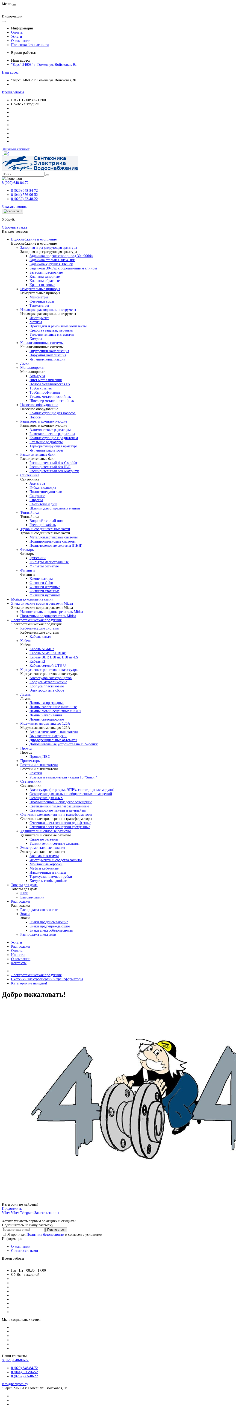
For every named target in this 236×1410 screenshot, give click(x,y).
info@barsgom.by (15, 1384)
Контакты (19, 963)
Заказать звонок (14, 207)
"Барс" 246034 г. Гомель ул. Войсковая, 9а (44, 64)
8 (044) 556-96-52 (24, 195)
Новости (18, 955)
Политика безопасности (30, 45)
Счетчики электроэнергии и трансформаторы (47, 979)
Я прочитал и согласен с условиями (54, 1234)
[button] (10, 72)
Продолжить (12, 1208)
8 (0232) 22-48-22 (24, 199)
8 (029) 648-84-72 (24, 190)
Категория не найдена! (29, 983)
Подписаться (56, 1229)
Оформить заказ (14, 227)
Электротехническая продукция (36, 975)
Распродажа (20, 946)
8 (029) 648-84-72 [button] (15, 1360)
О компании (20, 41)
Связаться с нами (24, 1251)
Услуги (16, 36)
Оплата (17, 32)
